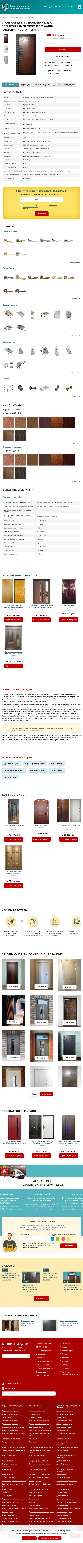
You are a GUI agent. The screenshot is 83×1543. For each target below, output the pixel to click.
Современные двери (37, 770)
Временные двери (35, 1417)
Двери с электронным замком (14, 770)
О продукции (41, 1372)
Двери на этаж (62, 1492)
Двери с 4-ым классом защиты (40, 1430)
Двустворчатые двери (64, 1512)
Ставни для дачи (35, 1481)
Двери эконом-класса (36, 1492)
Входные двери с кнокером (38, 1461)
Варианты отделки (41, 85)
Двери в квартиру (57, 763)
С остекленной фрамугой (11, 1439)
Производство (67, 1354)
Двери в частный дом (36, 1525)
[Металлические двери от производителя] (15, 1344)
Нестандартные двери (64, 1424)
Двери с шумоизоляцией (37, 1469)
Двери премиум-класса (65, 1484)
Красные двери (7, 1496)
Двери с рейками (63, 1515)
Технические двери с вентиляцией (14, 1481)
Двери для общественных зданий (41, 1521)
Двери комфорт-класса (10, 1430)
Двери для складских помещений (68, 1525)
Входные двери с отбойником (39, 1484)
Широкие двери (7, 1512)
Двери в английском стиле (38, 1508)
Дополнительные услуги (63, 85)
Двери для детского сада (10, 1521)
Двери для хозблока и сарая (39, 1424)
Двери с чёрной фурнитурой (35, 763)
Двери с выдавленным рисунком (13, 1447)
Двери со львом (62, 1450)
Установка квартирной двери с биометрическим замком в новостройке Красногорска (10, 1276)
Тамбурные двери (8, 1477)
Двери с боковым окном (10, 1414)
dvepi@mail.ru (10, 1388)
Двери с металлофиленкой (66, 1502)
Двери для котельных (64, 1411)
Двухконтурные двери (11, 763)
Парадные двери (63, 1505)
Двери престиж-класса (64, 1427)
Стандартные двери (36, 1427)
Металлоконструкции (44, 1368)
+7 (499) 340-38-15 (12, 1384)
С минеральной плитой (10, 1502)
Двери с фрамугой (8, 1489)
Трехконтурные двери (9, 1518)
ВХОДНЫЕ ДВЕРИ (43, 1343)
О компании (66, 1343)
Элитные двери (34, 1505)
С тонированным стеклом (66, 1433)
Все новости (41, 1298)
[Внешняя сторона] (26, 54)
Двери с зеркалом (57, 770)
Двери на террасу (8, 1474)
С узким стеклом (62, 1430)
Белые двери (61, 1417)
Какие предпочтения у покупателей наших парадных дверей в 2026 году (72, 1288)
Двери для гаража (35, 1496)
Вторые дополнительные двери (13, 1427)
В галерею (46, 1094)
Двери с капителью (63, 1461)
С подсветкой (34, 1499)
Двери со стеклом (63, 1489)
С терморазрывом (43, 1351)
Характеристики (10, 85)
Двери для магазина (9, 1505)
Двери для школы (35, 1406)
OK (29, 1538)
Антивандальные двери (65, 1414)
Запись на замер (63, 56)
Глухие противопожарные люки (40, 1474)
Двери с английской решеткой (67, 1447)
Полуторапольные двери (10, 1420)
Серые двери (33, 1442)
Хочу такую (13, 986)
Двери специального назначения (13, 1499)
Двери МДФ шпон (63, 1464)
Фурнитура (25, 85)
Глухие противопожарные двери (13, 1450)
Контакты (65, 1368)
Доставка (65, 1358)
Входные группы (7, 1461)
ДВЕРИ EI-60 (41, 1347)
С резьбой (5, 1492)
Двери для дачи (7, 1469)
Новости (65, 1347)
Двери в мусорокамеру (10, 1424)
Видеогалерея (67, 1351)
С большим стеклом (64, 1439)
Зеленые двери (62, 1474)
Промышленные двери (37, 1411)
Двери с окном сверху (37, 1455)
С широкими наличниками (11, 1442)
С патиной (32, 1502)
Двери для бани (62, 1496)
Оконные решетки (43, 1365)
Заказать (63, 49)
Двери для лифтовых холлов (39, 1420)
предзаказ (13, 620)
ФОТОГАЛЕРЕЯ (42, 1375)
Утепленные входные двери (39, 1477)
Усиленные (33, 1439)
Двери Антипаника (8, 1455)
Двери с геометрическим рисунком (69, 1508)
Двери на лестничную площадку (13, 1433)
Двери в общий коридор (65, 1499)
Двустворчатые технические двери (41, 1512)
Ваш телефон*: (25, 1234)
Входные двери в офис (65, 1521)
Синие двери (6, 1417)
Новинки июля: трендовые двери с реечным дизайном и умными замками (29, 1288)
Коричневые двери (10, 777)
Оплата (65, 1365)
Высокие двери (34, 1414)
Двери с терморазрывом (10, 1411)
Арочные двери (34, 1515)
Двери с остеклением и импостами (14, 1508)
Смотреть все (75, 262)
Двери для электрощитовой (39, 1489)
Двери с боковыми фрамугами (12, 1406)
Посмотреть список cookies (50, 1538)
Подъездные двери (63, 1477)
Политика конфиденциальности (70, 1373)
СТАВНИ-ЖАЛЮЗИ (44, 1361)
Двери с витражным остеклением (41, 1447)
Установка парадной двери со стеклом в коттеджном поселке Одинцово (50, 1276)
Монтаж (65, 1361)
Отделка (39, 1358)
